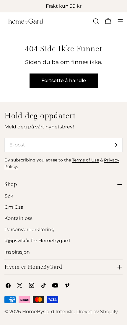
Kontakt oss (18, 218)
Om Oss (13, 207)
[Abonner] (116, 145)
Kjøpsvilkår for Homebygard (37, 241)
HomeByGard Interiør (48, 311)
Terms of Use (85, 160)
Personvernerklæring (29, 229)
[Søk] (96, 21)
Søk (8, 196)
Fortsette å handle (63, 80)
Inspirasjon (17, 252)
